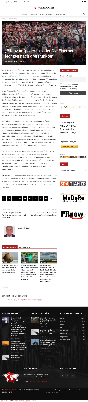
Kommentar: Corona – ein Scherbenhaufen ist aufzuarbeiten (44, 214)
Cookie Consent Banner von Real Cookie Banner (18, 401)
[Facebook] (82, 1)
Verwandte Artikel (9, 247)
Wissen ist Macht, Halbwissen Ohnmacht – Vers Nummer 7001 (48, 332)
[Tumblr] (40, 198)
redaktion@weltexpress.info (39, 381)
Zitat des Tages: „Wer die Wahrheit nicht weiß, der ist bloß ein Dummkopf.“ (14, 215)
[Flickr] (67, 376)
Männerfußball (12, 19)
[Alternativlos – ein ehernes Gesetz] (5, 357)
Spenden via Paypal (68, 142)
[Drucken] (35, 198)
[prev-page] (3, 286)
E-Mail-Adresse (66, 76)
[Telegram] (46, 198)
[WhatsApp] (19, 198)
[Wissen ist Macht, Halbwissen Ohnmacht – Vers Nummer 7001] (35, 332)
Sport (3, 19)
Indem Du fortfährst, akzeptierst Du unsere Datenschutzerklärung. (69, 86)
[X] (9, 198)
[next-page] (6, 286)
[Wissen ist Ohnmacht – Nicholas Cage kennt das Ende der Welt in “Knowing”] (35, 320)
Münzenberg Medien (9, 389)
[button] (84, 14)
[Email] (30, 198)
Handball (4, 262)
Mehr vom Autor (25, 247)
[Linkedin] (25, 198)
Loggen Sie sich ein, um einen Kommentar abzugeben (22, 300)
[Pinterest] (14, 198)
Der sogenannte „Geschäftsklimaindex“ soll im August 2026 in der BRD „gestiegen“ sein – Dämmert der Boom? (19, 345)
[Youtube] (85, 1)
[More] (51, 198)
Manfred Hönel (12, 61)
